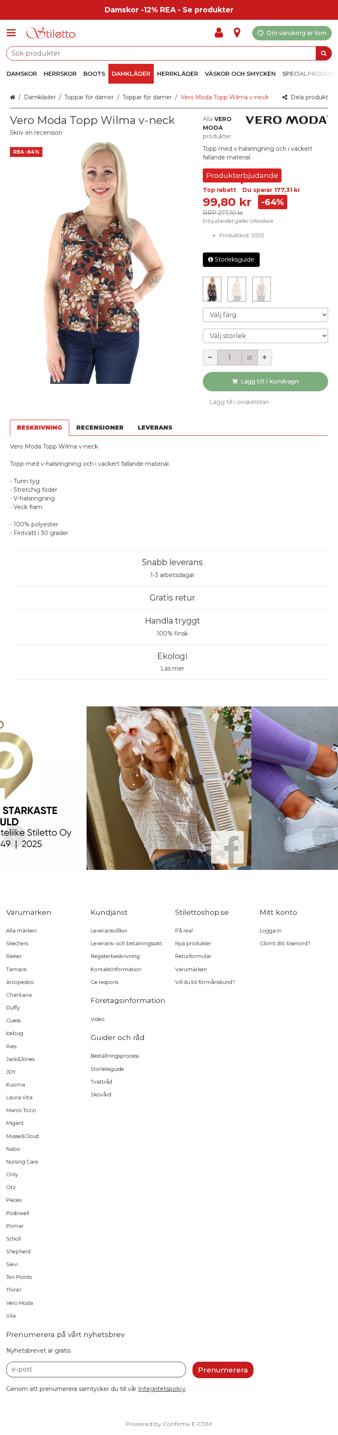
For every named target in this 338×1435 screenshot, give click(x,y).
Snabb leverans (172, 562)
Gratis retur (172, 598)
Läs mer (172, 668)
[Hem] (51, 33)
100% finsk (172, 633)
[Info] (237, 33)
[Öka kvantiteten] (264, 357)
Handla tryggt (172, 621)
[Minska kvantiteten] (210, 357)
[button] (36, 132)
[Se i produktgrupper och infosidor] (13, 33)
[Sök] (324, 53)
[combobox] (169, 53)
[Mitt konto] (221, 33)
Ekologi (172, 656)
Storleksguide (234, 259)
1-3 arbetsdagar (172, 575)
